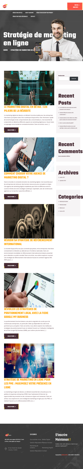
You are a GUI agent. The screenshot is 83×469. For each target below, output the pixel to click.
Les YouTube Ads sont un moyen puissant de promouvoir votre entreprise (68, 108)
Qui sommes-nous (35, 439)
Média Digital (46, 439)
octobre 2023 (62, 177)
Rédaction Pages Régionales (20, 17)
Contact (33, 17)
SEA (29, 9)
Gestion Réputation (36, 442)
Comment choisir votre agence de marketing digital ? (24, 176)
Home (6, 50)
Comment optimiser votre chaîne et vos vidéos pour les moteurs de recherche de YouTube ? (68, 119)
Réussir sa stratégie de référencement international (28, 242)
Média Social (62, 208)
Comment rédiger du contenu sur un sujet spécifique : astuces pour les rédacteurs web (68, 127)
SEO (14, 5)
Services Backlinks (23, 5)
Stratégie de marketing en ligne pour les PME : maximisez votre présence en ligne (27, 384)
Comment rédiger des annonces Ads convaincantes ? (67, 114)
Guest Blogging (29, 13)
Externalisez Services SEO (46, 5)
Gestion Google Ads (38, 9)
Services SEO (62, 211)
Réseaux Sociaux (47, 442)
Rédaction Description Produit (44, 13)
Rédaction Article (17, 13)
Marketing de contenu (34, 447)
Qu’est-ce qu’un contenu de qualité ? (67, 123)
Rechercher (61, 76)
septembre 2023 (63, 181)
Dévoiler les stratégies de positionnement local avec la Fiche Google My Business (26, 313)
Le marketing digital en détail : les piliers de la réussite (25, 109)
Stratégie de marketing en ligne (24, 50)
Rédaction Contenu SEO (19, 9)
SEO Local (33, 5)
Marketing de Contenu (52, 9)
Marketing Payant (63, 205)
